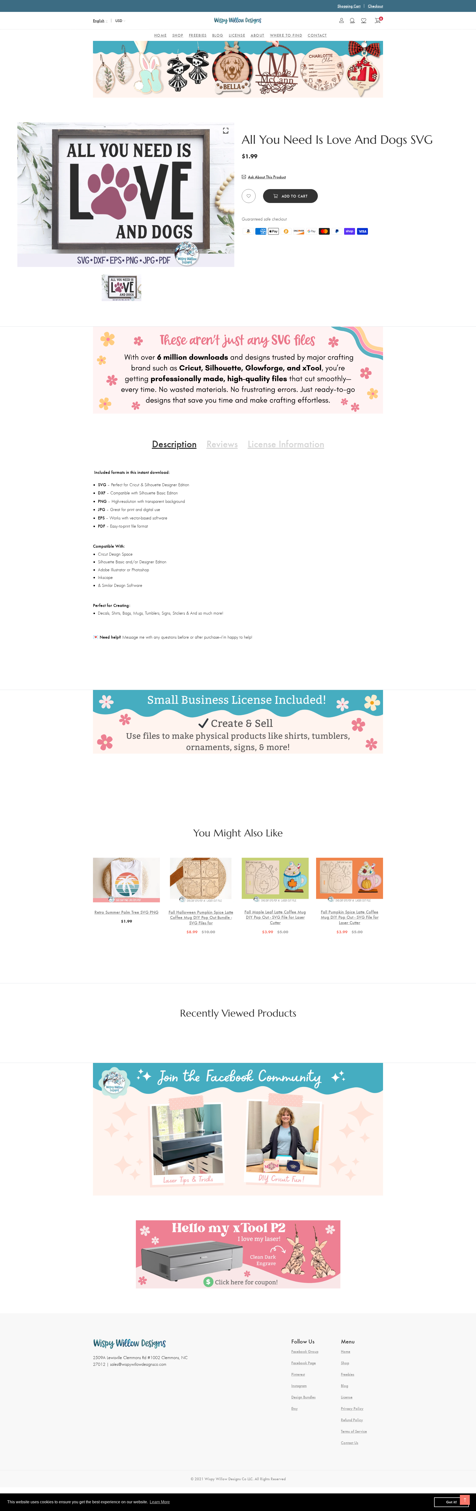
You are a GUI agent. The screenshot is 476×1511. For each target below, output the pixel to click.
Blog (344, 1385)
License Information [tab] (286, 443)
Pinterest (298, 1374)
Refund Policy (352, 1419)
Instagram (299, 1385)
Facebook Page (303, 1362)
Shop (345, 1362)
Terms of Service (354, 1431)
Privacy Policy (352, 1408)
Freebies (347, 1374)
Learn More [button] (160, 1502)
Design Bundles (303, 1397)
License (347, 1397)
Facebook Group (304, 1351)
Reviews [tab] (222, 443)
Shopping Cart (348, 5)
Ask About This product (267, 177)
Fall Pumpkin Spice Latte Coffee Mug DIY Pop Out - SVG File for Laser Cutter (350, 917)
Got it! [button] (451, 1502)
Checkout (375, 5)
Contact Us (349, 1442)
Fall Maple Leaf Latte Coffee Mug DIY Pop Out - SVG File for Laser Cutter (275, 917)
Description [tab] (174, 443)
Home (345, 1351)
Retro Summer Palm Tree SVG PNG (126, 912)
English (98, 20)
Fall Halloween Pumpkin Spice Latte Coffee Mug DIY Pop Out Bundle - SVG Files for (201, 917)
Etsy (294, 1408)
